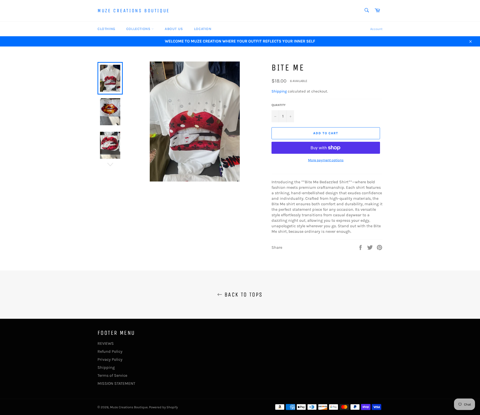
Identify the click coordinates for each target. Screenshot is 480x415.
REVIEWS (106, 343)
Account (376, 29)
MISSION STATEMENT (116, 383)
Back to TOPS (242, 294)
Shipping (279, 91)
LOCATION (203, 29)
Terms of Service (112, 375)
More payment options (326, 160)
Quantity (279, 105)
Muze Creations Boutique (134, 11)
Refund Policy (110, 351)
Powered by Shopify (163, 407)
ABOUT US (174, 29)
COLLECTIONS (139, 29)
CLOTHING (106, 29)
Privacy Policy (110, 359)
